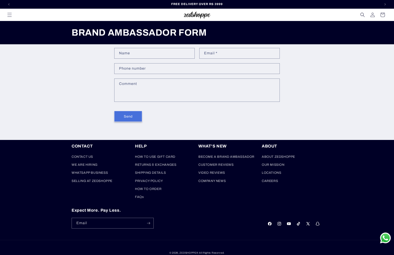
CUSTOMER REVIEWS (216, 164)
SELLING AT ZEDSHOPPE (92, 181)
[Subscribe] (148, 223)
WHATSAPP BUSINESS (90, 172)
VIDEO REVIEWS (211, 172)
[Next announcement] (385, 4)
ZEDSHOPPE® (188, 252)
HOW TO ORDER (148, 189)
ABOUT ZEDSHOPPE (278, 156)
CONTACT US (82, 156)
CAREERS (270, 181)
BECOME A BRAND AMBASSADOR (226, 156)
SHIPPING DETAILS (150, 172)
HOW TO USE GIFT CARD (155, 156)
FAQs (139, 197)
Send (128, 116)
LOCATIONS (271, 172)
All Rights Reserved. (212, 252)
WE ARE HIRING (85, 164)
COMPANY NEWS (212, 181)
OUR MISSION (273, 164)
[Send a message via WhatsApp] (385, 238)
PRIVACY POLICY (149, 181)
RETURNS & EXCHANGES (155, 164)
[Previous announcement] (9, 4)
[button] (10, 15)
